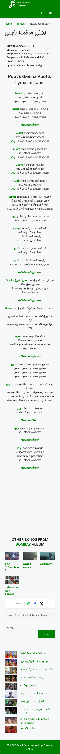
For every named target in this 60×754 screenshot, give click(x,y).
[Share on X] (42, 604)
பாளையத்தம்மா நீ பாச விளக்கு (37, 669)
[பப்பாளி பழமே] (11, 730)
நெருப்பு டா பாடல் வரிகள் (33, 693)
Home (8, 23)
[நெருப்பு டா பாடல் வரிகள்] (11, 695)
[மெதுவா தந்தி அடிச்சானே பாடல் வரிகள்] (11, 721)
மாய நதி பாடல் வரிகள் (32, 701)
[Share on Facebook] (35, 604)
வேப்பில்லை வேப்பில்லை (33, 653)
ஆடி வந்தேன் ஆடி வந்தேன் (35, 661)
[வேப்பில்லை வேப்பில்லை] (11, 655)
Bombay (21, 23)
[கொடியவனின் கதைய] (11, 679)
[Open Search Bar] (41, 13)
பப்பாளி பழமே (27, 728)
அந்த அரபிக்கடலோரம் (12, 567)
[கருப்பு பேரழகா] (11, 687)
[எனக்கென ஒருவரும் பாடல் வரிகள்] (11, 711)
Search (9, 628)
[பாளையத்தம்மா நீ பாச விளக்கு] (11, 671)
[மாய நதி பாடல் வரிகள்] (11, 703)
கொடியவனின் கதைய (32, 677)
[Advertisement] (30, 504)
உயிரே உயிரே (46, 563)
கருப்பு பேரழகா (28, 685)
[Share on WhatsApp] (29, 604)
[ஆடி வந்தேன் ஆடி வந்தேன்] (11, 663)
